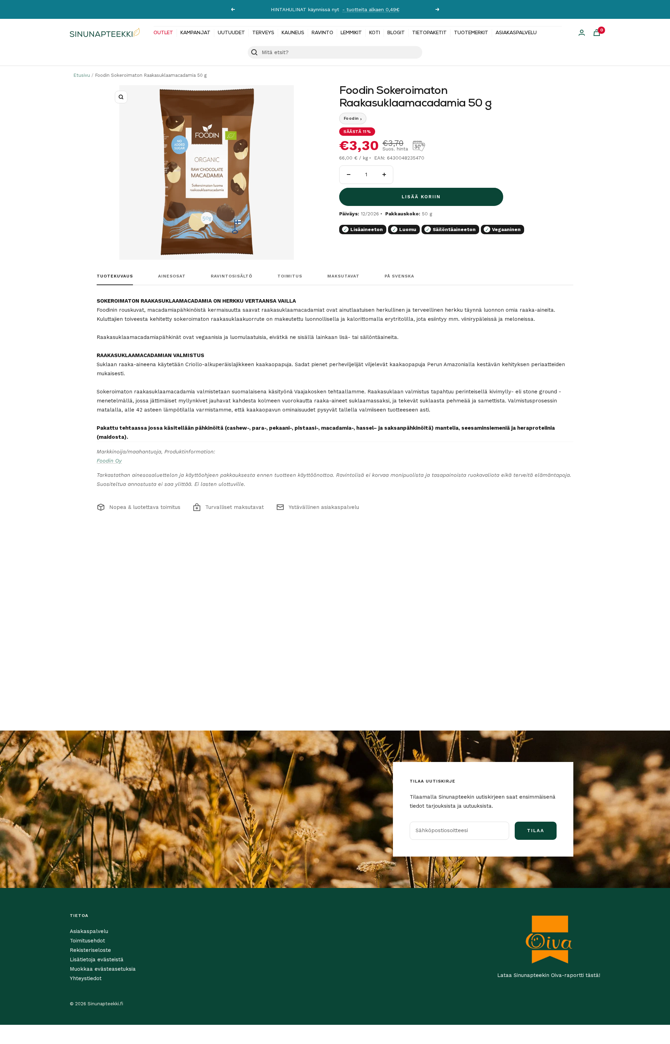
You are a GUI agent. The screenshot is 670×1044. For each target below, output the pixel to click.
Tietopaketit (429, 33)
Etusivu (81, 75)
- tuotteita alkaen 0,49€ (371, 9)
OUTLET (163, 33)
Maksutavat (343, 276)
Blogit (396, 33)
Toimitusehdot (87, 941)
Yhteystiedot (86, 978)
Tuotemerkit (471, 33)
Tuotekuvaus (115, 276)
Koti (374, 33)
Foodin (353, 118)
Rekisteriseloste (90, 950)
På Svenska (399, 276)
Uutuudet (231, 33)
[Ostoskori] (596, 32)
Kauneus (293, 33)
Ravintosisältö (231, 276)
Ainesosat (172, 276)
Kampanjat (195, 33)
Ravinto (322, 33)
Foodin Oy (109, 461)
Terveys (263, 33)
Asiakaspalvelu (516, 33)
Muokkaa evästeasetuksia (103, 969)
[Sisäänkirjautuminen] (582, 33)
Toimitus (289, 276)
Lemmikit (351, 33)
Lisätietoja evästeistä (97, 959)
